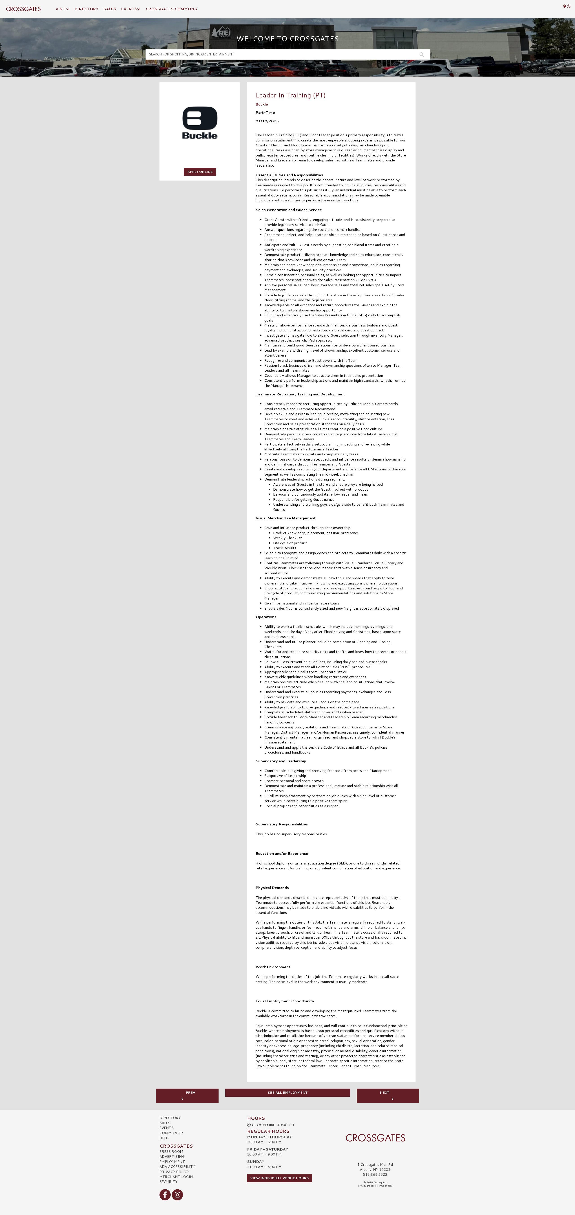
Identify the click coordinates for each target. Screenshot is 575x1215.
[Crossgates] (375, 1137)
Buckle (262, 104)
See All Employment (288, 1092)
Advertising (172, 1156)
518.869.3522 (375, 1174)
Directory (170, 1117)
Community (171, 1132)
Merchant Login (176, 1176)
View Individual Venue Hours (279, 1178)
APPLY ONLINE (200, 172)
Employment (172, 1161)
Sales (164, 1122)
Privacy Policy (174, 1171)
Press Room (171, 1151)
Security (168, 1181)
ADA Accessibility (177, 1166)
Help (163, 1137)
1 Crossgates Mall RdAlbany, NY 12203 (375, 1167)
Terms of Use (385, 1186)
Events (166, 1127)
